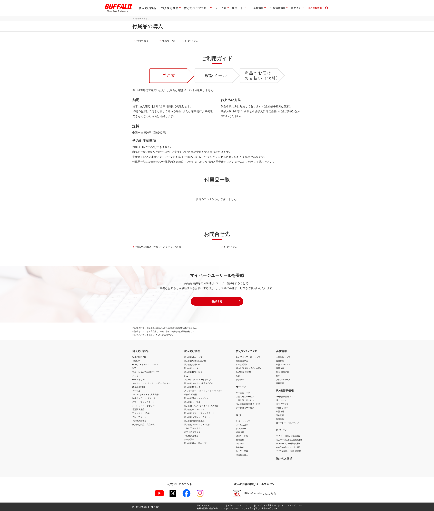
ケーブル (136, 390)
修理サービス (242, 435)
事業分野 (280, 368)
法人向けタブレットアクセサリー (199, 416)
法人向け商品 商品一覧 (195, 443)
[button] (217, 301)
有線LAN (136, 360)
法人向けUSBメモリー (194, 386)
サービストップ (243, 392)
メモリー (136, 375)
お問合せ (240, 439)
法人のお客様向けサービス (248, 403)
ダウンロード (242, 428)
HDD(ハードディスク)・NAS (145, 364)
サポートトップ (243, 421)
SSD (134, 368)
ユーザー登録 (242, 450)
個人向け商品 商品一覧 (143, 424)
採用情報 (280, 383)
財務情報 (280, 415)
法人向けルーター (192, 368)
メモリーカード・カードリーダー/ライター (151, 383)
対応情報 (240, 432)
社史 (278, 375)
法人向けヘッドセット (194, 409)
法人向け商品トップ (193, 356)
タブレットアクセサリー (143, 405)
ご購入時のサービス (245, 396)
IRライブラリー (283, 403)
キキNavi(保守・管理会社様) (288, 450)
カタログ (240, 443)
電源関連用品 (138, 409)
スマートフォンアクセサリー (145, 401)
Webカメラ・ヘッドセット (144, 398)
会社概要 (280, 360)
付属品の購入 (242, 454)
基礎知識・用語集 (243, 371)
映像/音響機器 (138, 386)
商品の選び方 (242, 360)
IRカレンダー (282, 407)
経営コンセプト (283, 364)
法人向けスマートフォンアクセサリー (201, 413)
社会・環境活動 (282, 371)
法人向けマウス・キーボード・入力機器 (201, 405)
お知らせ (240, 447)
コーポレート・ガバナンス (287, 422)
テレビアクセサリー (141, 416)
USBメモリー (138, 379)
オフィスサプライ (192, 431)
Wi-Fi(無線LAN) (139, 356)
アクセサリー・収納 (141, 413)
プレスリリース (283, 379)
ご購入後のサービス (245, 400)
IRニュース (281, 400)
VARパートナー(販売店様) (288, 443)
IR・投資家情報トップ (285, 396)
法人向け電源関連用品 (194, 420)
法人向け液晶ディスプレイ (196, 398)
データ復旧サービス (245, 407)
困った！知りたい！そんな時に (249, 368)
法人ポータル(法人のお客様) (289, 439)
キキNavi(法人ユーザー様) (288, 447)
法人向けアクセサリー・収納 (197, 424)
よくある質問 (242, 424)
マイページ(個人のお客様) (288, 435)
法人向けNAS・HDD (193, 371)
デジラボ (240, 379)
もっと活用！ (241, 364)
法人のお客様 (284, 458)
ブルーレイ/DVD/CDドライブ (145, 371)
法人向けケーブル (192, 401)
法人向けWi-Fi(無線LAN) (195, 360)
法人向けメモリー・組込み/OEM (198, 383)
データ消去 (189, 439)
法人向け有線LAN (192, 364)
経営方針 (280, 411)
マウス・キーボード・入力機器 (145, 394)
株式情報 (280, 418)
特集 (238, 375)
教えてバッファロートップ (248, 356)
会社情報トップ (283, 356)
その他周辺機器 (139, 420)
